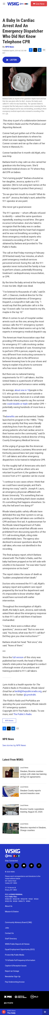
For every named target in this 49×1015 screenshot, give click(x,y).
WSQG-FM (24, 899)
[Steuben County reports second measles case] (11, 791)
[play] (3, 1012)
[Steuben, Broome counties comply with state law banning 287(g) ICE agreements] (11, 772)
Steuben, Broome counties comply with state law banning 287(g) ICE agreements (33, 774)
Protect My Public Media (14, 955)
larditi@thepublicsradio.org (28, 691)
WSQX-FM (16, 899)
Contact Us (9, 933)
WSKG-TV (21, 901)
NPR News (9, 47)
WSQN (15, 901)
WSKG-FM (8, 899)
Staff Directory (11, 939)
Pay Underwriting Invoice (14, 982)
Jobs (7, 928)
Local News (24, 768)
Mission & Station (12, 912)
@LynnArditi (30, 694)
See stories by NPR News (14, 745)
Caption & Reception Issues (16, 966)
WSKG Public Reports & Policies (17, 944)
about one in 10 (22, 390)
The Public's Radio (22, 714)
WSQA (36, 899)
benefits (10, 416)
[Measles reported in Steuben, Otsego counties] (11, 828)
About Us (8, 906)
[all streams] (45, 1012)
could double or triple (17, 403)
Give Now (39, 4)
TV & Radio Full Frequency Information (20, 960)
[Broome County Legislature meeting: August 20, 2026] (11, 809)
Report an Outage (12, 971)
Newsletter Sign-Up (12, 977)
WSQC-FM (8, 901)
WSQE (31, 899)
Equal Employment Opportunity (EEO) (20, 949)
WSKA (28, 901)
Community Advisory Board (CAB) (18, 922)
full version (17, 657)
